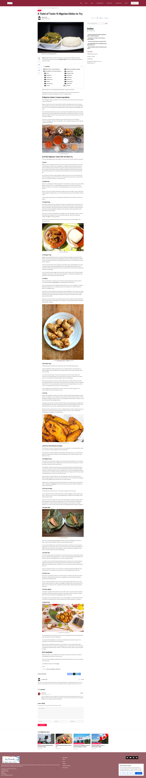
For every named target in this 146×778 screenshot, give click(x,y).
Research (54, 483)
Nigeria (53, 669)
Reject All (131, 773)
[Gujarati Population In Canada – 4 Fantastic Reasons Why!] (100, 739)
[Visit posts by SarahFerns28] (39, 679)
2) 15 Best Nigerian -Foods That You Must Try (53, 71)
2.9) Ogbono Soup (69, 71)
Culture (48, 669)
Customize (124, 773)
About (64, 761)
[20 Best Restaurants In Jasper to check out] (64, 739)
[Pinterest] (136, 757)
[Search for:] (96, 23)
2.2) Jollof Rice (48, 75)
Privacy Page (65, 767)
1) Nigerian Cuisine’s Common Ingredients (52, 69)
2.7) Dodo (48, 85)
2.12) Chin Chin (69, 77)
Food (39, 10)
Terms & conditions (66, 765)
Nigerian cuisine (62, 59)
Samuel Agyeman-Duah (61, 360)
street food (55, 282)
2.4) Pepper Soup (49, 79)
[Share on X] (97, 18)
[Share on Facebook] (95, 18)
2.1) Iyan (47, 73)
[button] (99, 18)
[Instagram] (81, 679)
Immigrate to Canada (96, 743)
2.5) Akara (48, 81)
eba (49, 216)
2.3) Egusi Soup (49, 77)
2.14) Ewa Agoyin (69, 81)
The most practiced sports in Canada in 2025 (97, 41)
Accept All (139, 773)
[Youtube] (130, 757)
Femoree (45, 53)
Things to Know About (78, 743)
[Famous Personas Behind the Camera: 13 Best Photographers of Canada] (82, 739)
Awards (64, 763)
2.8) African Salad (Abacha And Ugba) (73, 69)
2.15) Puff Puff (69, 83)
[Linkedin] (133, 757)
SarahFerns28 (44, 17)
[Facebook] (127, 757)
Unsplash (49, 53)
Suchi (58, 663)
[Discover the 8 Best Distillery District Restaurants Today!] (46, 739)
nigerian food (57, 669)
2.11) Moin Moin (69, 75)
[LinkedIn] (83, 679)
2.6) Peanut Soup (49, 83)
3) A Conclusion (67, 85)
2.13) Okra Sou (69, 79)
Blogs (64, 759)
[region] (131, 770)
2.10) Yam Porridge (69, 73)
